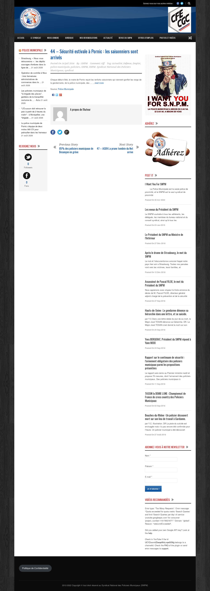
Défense (127, 63)
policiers (75, 67)
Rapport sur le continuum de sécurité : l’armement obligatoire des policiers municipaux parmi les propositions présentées (164, 362)
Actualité (117, 63)
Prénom (149, 466)
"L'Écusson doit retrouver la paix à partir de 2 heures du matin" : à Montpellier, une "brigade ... (33, 113)
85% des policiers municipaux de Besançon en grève (76, 150)
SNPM (84, 63)
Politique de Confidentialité (35, 568)
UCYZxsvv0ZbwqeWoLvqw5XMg (159, 542)
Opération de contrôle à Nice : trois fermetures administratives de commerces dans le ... (34, 77)
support (165, 548)
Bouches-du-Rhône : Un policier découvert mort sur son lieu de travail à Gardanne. (166, 417)
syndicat (69, 70)
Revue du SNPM (125, 37)
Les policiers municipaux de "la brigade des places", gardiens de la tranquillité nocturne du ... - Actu (33, 95)
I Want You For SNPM (155, 184)
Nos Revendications (88, 37)
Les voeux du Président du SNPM (161, 209)
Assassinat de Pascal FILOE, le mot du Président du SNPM (164, 283)
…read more (98, 82)
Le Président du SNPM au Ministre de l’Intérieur (164, 236)
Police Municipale (66, 88)
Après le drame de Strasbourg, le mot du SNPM (166, 254)
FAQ (166, 545)
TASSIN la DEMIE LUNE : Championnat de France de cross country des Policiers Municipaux (165, 397)
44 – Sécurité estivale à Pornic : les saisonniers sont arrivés (94, 54)
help (150, 533)
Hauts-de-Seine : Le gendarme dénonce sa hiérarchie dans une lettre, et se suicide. (166, 312)
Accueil (20, 37)
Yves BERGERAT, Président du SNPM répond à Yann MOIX (168, 341)
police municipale (59, 67)
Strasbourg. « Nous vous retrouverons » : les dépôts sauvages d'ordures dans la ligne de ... (33, 63)
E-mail (148, 476)
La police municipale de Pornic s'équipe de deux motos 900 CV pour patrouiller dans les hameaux (34, 128)
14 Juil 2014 (68, 63)
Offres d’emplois (145, 37)
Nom (148, 455)
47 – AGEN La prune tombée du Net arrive (115, 150)
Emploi (136, 63)
